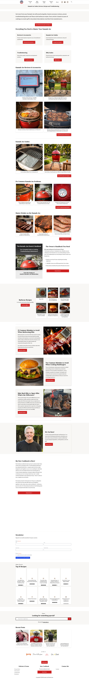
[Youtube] (65, 2)
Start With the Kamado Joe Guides (43, 24)
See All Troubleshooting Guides (62, 207)
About (57, 2)
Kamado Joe (30, 2)
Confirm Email (46, 547)
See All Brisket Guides (64, 238)
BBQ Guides (37, 2)
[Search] (69, 619)
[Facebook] (62, 2)
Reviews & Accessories (28, 42)
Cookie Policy (17, 672)
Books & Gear (51, 2)
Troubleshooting (28, 60)
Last (44, 542)
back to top (44, 662)
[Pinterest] (67, 2)
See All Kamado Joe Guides (63, 175)
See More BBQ (25, 305)
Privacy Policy (17, 669)
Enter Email (17, 547)
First (16, 542)
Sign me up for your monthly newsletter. (22, 557)
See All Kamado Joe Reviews (63, 134)
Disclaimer (16, 674)
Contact (57, 669)
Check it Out (57, 270)
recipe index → (46, 622)
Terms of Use (17, 670)
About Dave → (49, 444)
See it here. (44, 672)
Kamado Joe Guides (57, 42)
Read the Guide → (22, 350)
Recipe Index (44, 2)
